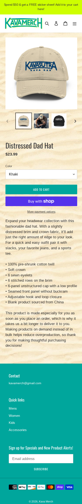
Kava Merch (46, 501)
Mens (13, 408)
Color (8, 166)
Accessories (18, 430)
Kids (12, 422)
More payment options (41, 211)
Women (14, 415)
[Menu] (74, 23)
